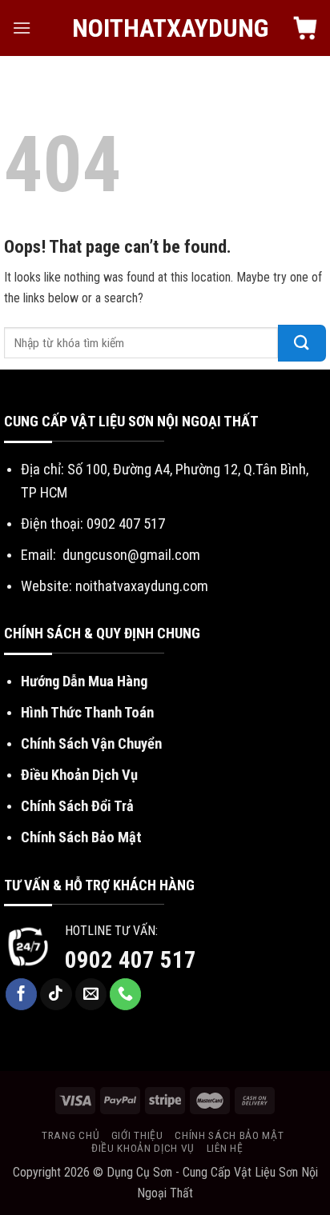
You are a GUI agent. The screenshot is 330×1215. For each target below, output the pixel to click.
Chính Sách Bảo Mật (81, 837)
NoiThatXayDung (165, 28)
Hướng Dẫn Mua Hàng (84, 681)
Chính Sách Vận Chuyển (91, 743)
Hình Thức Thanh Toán (87, 712)
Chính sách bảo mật (229, 1135)
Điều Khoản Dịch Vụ (79, 774)
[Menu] (21, 27)
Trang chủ (70, 1135)
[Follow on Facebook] (22, 994)
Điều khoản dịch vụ (143, 1147)
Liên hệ (225, 1147)
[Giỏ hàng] (305, 28)
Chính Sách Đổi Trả (77, 805)
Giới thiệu (137, 1135)
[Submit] (302, 343)
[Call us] (126, 994)
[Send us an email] (91, 994)
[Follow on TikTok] (56, 994)
